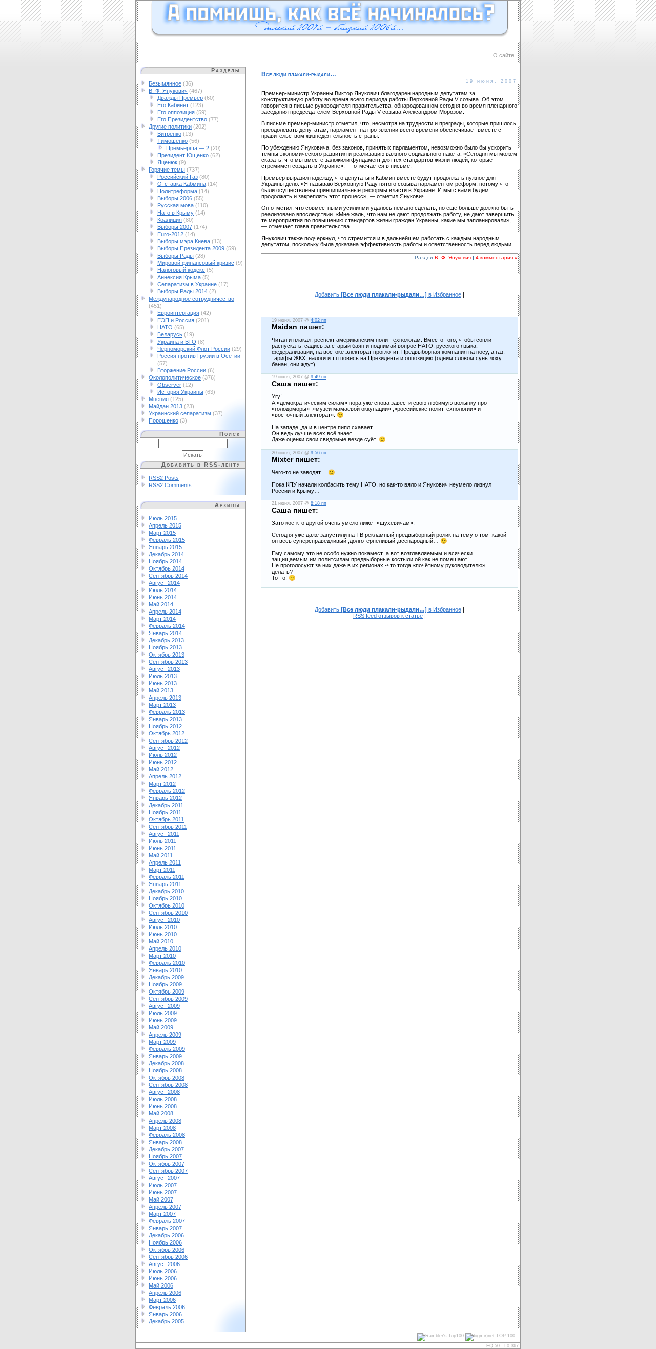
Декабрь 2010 (166, 891)
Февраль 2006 (167, 1307)
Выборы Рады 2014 (182, 291)
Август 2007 (164, 1178)
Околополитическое (175, 377)
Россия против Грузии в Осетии (198, 356)
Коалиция (169, 220)
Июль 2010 (163, 927)
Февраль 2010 (167, 963)
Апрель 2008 (165, 1121)
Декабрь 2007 (166, 1149)
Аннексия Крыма (179, 277)
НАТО (165, 327)
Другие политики (170, 126)
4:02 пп (318, 320)
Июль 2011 (162, 841)
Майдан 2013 (165, 406)
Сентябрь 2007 (168, 1171)
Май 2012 (161, 769)
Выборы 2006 (174, 198)
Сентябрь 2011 (168, 827)
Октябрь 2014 (166, 568)
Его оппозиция (176, 112)
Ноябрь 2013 (165, 647)
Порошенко (163, 420)
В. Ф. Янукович (168, 91)
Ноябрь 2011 (165, 812)
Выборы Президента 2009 (190, 248)
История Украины (180, 392)
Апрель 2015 (165, 525)
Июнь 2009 (163, 1020)
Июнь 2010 (163, 934)
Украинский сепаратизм (180, 413)
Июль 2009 (163, 1013)
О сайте (503, 55)
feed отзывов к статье (388, 616)
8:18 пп (318, 503)
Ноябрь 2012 (165, 726)
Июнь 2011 (162, 848)
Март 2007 (162, 1214)
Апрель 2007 (165, 1207)
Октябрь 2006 (166, 1250)
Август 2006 (164, 1264)
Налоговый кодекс (181, 270)
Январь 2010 (165, 970)
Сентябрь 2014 (168, 576)
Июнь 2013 (163, 683)
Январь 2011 (165, 884)
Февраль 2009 (167, 1049)
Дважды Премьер (180, 98)
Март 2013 (162, 705)
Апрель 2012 (165, 776)
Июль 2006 (163, 1271)
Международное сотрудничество (191, 299)
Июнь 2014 (163, 597)
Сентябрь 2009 (168, 999)
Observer (169, 385)
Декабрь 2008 (166, 1063)
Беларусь (169, 334)
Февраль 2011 (166, 877)
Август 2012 (164, 748)
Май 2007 (161, 1199)
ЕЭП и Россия (175, 320)
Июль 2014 (163, 590)
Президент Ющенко (183, 155)
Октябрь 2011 (166, 819)
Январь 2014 (165, 633)
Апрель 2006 (165, 1293)
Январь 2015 (165, 547)
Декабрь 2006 (166, 1235)
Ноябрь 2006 (165, 1242)
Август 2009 (164, 1006)
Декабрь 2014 (166, 554)
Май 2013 (161, 690)
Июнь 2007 (163, 1192)
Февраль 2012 (167, 791)
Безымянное (165, 83)
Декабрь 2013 (166, 640)
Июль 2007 (163, 1185)
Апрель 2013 (165, 697)
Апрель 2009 (165, 1034)
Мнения (159, 399)
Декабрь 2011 (166, 805)
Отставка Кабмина (181, 184)
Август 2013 (164, 669)
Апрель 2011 (165, 862)
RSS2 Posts (164, 478)
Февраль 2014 (167, 626)
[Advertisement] (389, 281)
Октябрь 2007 (166, 1164)
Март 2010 (162, 956)
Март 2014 (162, 619)
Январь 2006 (165, 1314)
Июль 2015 (163, 518)
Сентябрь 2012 (168, 740)
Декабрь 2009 (166, 977)
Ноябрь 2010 (165, 898)
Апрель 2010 (165, 948)
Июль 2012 (163, 755)
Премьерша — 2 (187, 148)
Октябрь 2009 (166, 991)
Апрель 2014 (165, 611)
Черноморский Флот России (193, 349)
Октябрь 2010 (166, 905)
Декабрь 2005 (166, 1321)
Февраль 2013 (167, 712)
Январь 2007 (165, 1228)
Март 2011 (162, 870)
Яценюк (167, 162)
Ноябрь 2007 (165, 1156)
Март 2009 (162, 1042)
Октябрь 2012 (166, 733)
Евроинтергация (178, 313)
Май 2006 (161, 1285)
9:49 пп (318, 377)
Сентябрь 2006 (168, 1257)
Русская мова (175, 205)
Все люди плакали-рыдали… (298, 74)
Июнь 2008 (163, 1106)
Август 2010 (164, 920)
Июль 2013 (163, 676)
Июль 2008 (163, 1099)
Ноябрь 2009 (165, 984)
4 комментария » (497, 257)
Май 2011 (161, 855)
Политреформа (177, 191)
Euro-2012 (170, 234)
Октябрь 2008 (166, 1077)
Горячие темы (167, 169)
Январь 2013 (165, 719)
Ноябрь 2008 (165, 1070)
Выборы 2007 (174, 227)
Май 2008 (161, 1113)
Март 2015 (162, 533)
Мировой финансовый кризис (195, 263)
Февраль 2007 (167, 1221)
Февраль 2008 (167, 1135)
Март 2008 (162, 1128)
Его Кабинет (173, 105)
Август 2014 (164, 583)
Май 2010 (161, 941)
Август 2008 (164, 1092)
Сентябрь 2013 (168, 662)
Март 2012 (162, 784)
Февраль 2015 (167, 540)
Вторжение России (181, 370)
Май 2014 (161, 604)
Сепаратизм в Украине (187, 284)
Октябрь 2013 (166, 654)
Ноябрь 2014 (165, 561)
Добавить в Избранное (388, 294)
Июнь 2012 (163, 762)
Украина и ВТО (176, 342)
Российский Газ (177, 177)
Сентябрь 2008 (168, 1085)
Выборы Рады (175, 255)
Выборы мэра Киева (183, 241)
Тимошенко (172, 141)
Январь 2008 (165, 1142)
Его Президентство (182, 119)
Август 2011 (164, 834)
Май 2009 (161, 1027)
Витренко (169, 134)
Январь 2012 (165, 798)
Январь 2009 (165, 1056)
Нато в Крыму (175, 212)
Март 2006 (162, 1300)
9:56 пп (318, 452)
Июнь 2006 (163, 1278)
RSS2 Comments (170, 485)
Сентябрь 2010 (168, 913)
